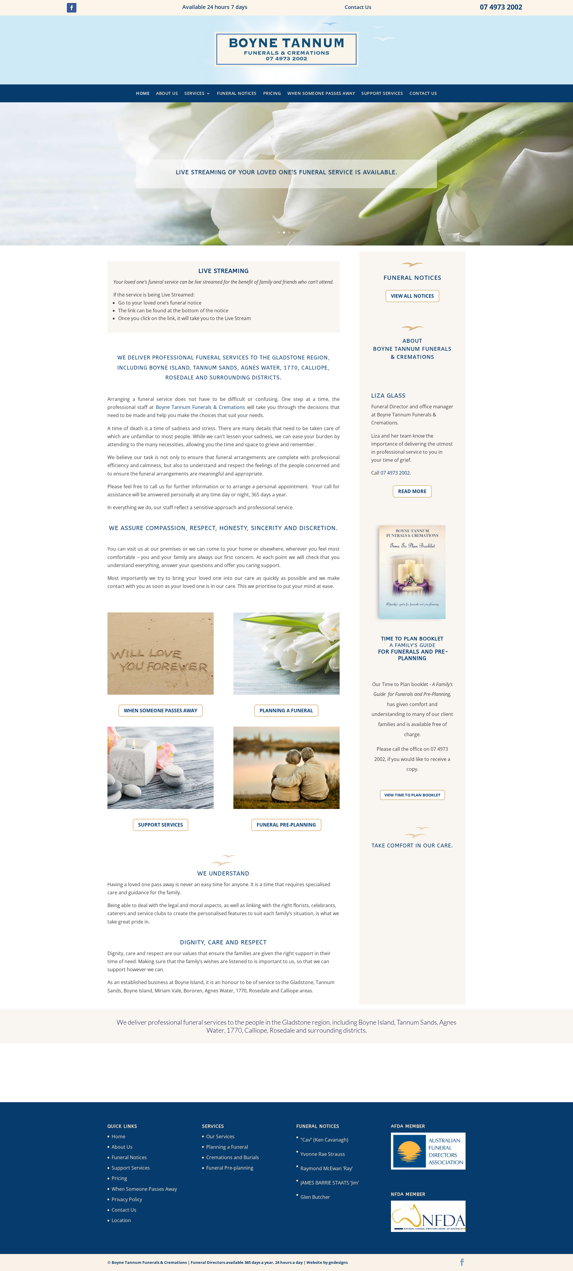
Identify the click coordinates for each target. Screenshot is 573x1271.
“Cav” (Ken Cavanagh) (324, 1139)
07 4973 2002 (501, 7)
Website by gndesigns (327, 1262)
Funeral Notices (237, 93)
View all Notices (412, 296)
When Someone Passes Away (321, 93)
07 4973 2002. (396, 473)
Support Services (382, 93)
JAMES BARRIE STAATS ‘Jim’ (330, 1182)
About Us (167, 93)
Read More (412, 491)
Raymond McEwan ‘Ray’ (327, 1168)
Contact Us (423, 93)
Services (194, 93)
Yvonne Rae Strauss (323, 1154)
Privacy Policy (127, 1199)
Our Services (220, 1136)
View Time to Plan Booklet (412, 795)
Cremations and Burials (232, 1157)
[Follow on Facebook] (71, 8)
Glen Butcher (315, 1197)
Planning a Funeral (286, 710)
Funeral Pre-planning (286, 824)
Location (121, 1220)
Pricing (272, 93)
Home (143, 93)
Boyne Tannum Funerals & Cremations (200, 407)
